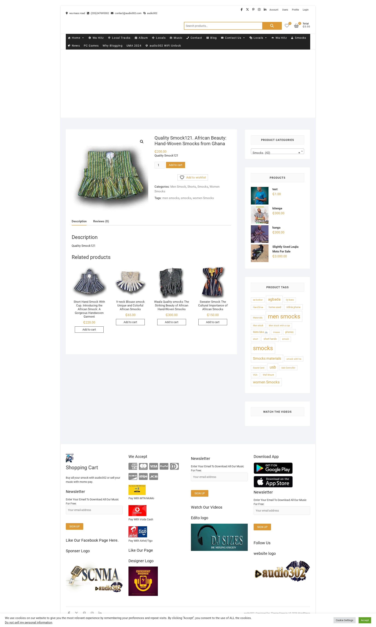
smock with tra (294, 359)
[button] (141, 141)
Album (143, 37)
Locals (161, 37)
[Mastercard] (143, 466)
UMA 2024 (134, 45)
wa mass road (77, 13)
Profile (295, 9)
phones (289, 332)
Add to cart (175, 165)
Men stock (258, 325)
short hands (270, 338)
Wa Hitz (98, 37)
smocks (186, 198)
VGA (255, 375)
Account (273, 9)
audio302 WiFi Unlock (165, 45)
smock (285, 339)
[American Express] (132, 466)
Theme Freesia (279, 613)
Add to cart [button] (89, 329)
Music (178, 37)
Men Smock (178, 186)
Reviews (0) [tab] (101, 221)
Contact (196, 37)
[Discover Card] (132, 476)
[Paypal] (164, 466)
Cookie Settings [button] (344, 620)
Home (76, 37)
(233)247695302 (99, 13)
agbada (274, 299)
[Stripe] (143, 476)
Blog (213, 37)
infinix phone (293, 307)
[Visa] (153, 466)
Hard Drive (258, 307)
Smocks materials (267, 358)
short (255, 339)
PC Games (91, 45)
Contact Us (233, 37)
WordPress (304, 613)
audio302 (151, 13)
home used (275, 307)
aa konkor (258, 300)
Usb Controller (288, 368)
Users (285, 9)
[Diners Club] (174, 466)
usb (273, 367)
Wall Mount (268, 375)
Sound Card (258, 368)
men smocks (170, 198)
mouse (276, 332)
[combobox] (277, 151)
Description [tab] (79, 221)
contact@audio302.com (127, 13)
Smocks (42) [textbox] (276, 153)
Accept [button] (365, 620)
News (76, 45)
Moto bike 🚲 (260, 332)
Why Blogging (113, 45)
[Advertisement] (188, 90)
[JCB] (153, 476)
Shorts (191, 186)
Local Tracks (121, 37)
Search (272, 26)
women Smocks (203, 198)
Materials (257, 317)
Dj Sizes (290, 300)
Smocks (300, 37)
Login (306, 9)
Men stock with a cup (279, 325)
